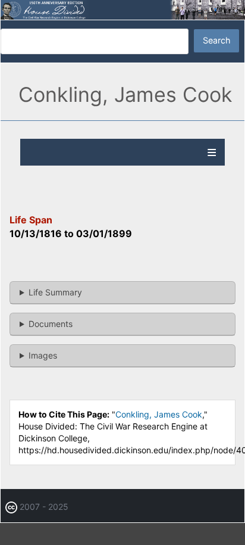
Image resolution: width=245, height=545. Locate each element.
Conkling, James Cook (158, 414)
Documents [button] (51, 324)
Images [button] (43, 355)
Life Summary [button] (55, 292)
